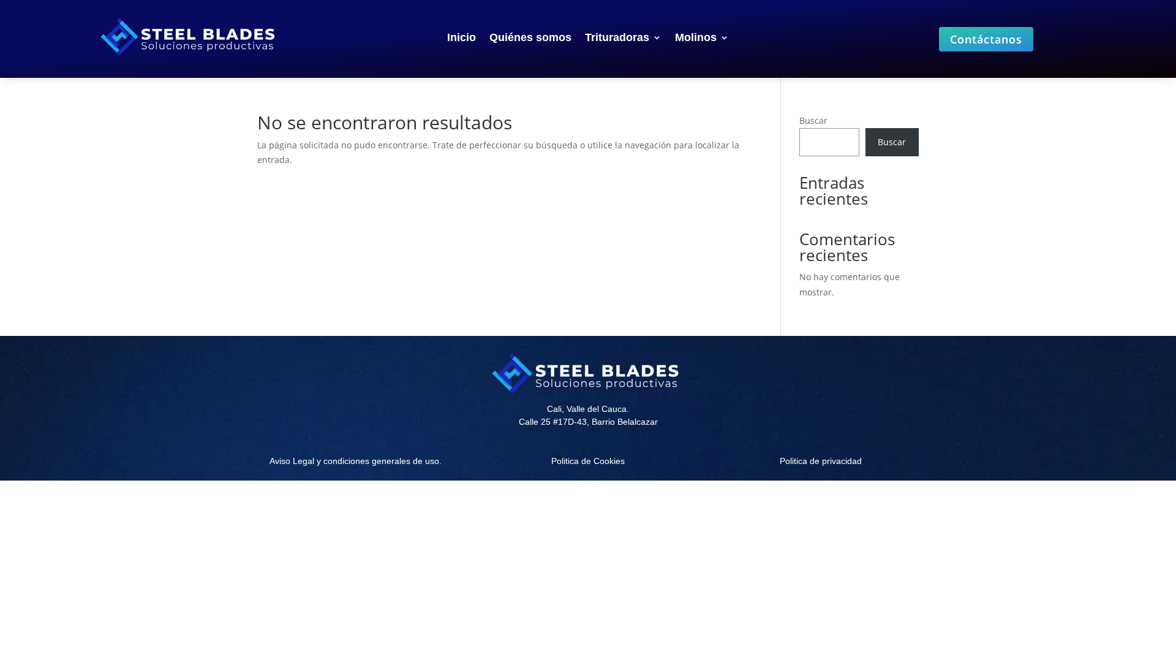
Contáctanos (986, 39)
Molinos (696, 38)
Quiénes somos (530, 38)
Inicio (461, 38)
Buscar (813, 120)
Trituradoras (617, 38)
